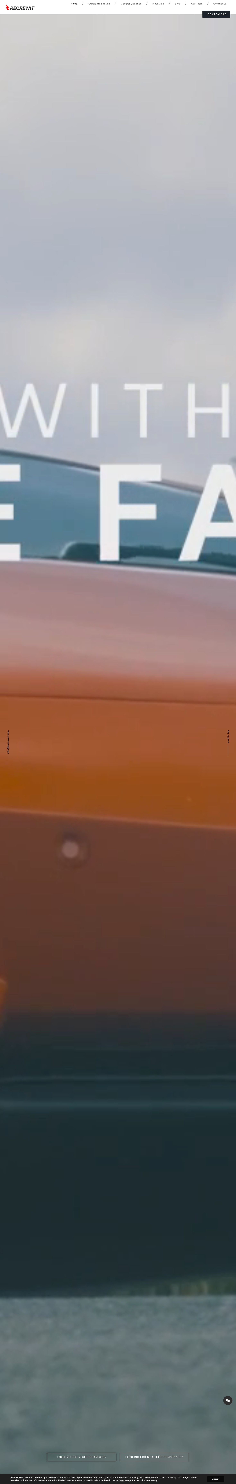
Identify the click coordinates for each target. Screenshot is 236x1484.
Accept (215, 1478)
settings (120, 1480)
